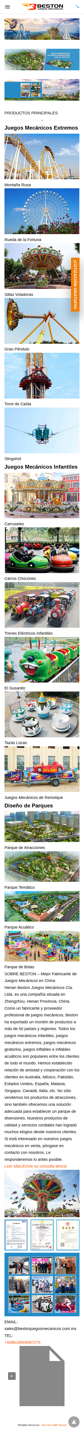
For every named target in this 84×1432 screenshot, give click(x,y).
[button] (12, 1376)
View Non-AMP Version (54, 1425)
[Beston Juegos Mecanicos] (42, 7)
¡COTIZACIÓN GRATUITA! (75, 284)
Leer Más (12, 1166)
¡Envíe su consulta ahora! (44, 1166)
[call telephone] (78, 7)
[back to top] (74, 1422)
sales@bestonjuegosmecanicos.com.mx (40, 1328)
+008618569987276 (22, 1342)
